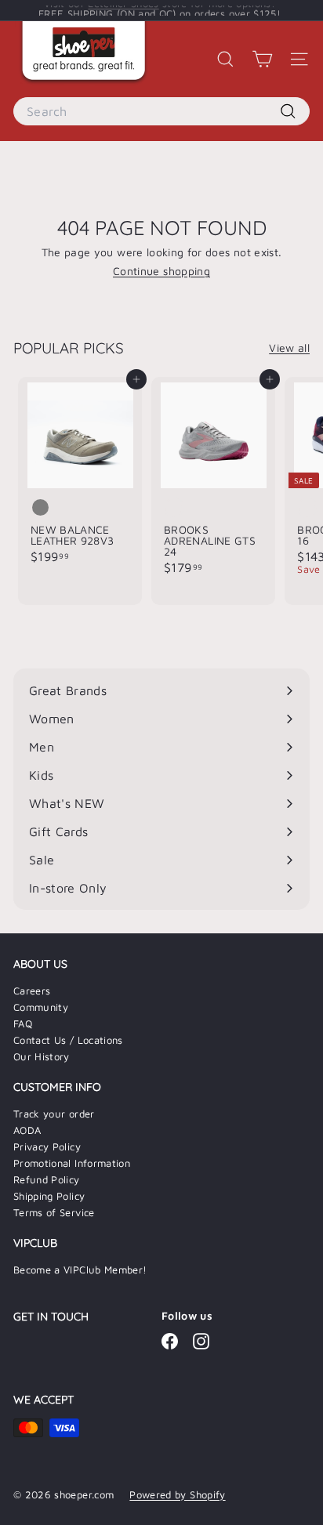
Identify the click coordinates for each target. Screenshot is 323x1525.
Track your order (54, 1113)
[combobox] (161, 111)
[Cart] (262, 59)
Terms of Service (54, 1212)
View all (289, 347)
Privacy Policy (47, 1146)
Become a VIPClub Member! (80, 1269)
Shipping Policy (49, 1196)
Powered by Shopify (177, 1494)
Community (40, 1007)
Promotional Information (71, 1163)
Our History (41, 1056)
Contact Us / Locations (68, 1040)
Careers (31, 990)
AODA (27, 1130)
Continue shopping (161, 270)
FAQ (22, 1023)
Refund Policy (46, 1179)
